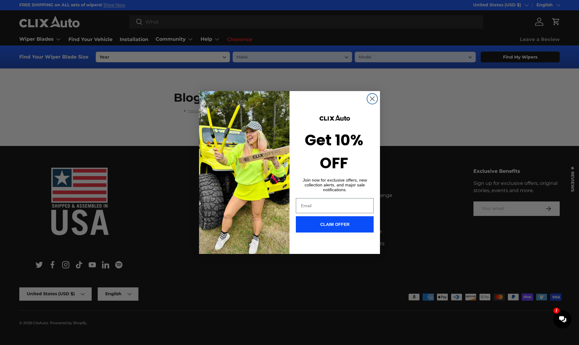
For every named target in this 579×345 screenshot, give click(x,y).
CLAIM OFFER (335, 224)
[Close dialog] (372, 98)
